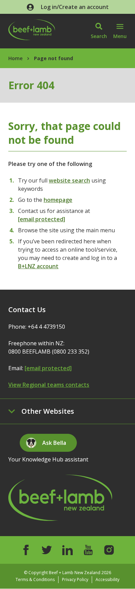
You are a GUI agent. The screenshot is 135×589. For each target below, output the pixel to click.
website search (69, 180)
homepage (58, 200)
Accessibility (107, 579)
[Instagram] (109, 550)
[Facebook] (26, 550)
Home (15, 58)
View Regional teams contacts (48, 385)
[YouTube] (88, 550)
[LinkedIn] (67, 550)
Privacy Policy (75, 579)
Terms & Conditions (35, 579)
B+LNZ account (38, 266)
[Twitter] (47, 550)
